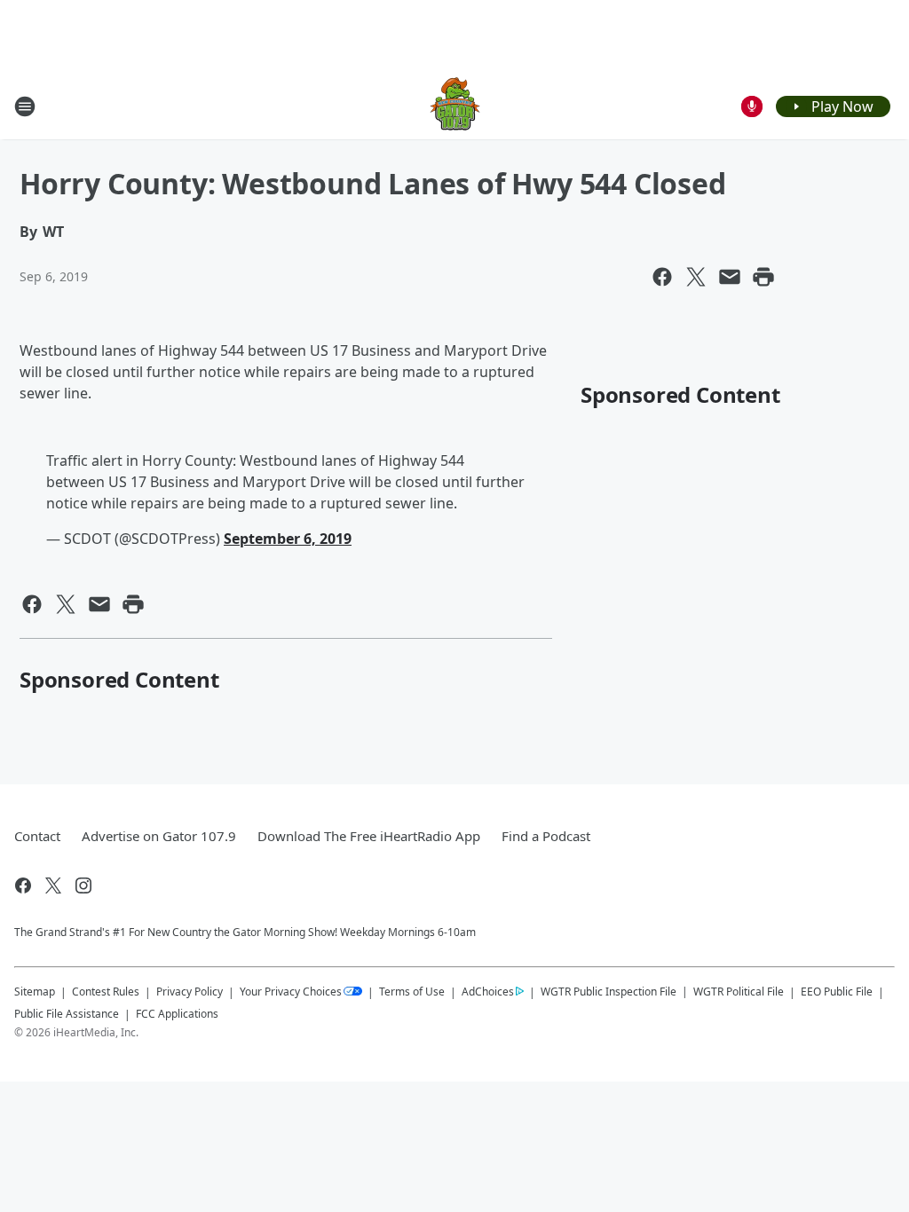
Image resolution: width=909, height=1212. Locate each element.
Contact (37, 836)
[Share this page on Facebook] (662, 276)
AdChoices (488, 991)
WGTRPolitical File (738, 991)
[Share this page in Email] (729, 276)
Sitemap (34, 991)
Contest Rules (105, 991)
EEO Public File (837, 991)
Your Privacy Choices (291, 991)
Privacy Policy (189, 991)
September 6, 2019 (288, 538)
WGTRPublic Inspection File (608, 991)
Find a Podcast (546, 836)
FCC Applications (177, 1013)
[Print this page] (763, 276)
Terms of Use (412, 991)
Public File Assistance (66, 1013)
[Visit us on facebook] (23, 885)
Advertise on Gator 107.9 (159, 836)
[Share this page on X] (696, 276)
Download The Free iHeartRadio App (368, 836)
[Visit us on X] (53, 885)
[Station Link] (455, 106)
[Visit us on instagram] (83, 885)
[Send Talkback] (752, 106)
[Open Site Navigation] (25, 106)
